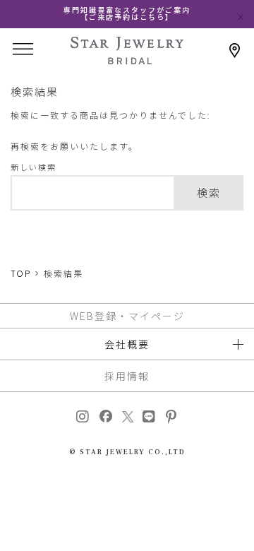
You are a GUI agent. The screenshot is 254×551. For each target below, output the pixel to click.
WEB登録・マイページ (127, 316)
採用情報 (127, 376)
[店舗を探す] (234, 50)
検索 (209, 193)
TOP (21, 274)
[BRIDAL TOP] (127, 60)
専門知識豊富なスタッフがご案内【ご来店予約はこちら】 (127, 14)
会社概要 (127, 344)
